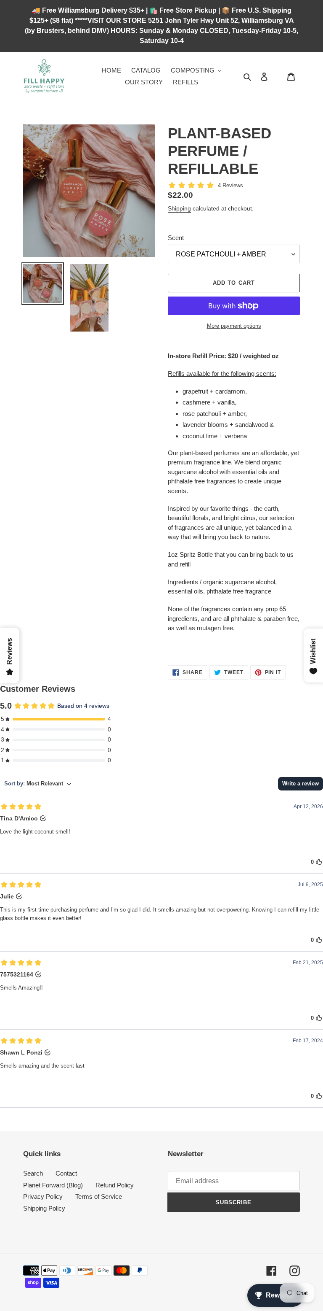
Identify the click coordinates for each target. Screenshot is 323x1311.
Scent (176, 237)
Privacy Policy (43, 1196)
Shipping (179, 208)
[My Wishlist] (277, 76)
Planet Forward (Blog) (53, 1185)
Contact (66, 1173)
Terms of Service (98, 1196)
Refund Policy (114, 1185)
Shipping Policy (44, 1208)
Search (33, 1173)
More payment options (234, 326)
